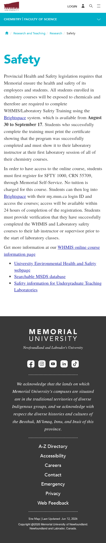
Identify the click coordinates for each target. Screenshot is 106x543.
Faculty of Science (40, 19)
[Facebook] (30, 364)
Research (56, 33)
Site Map (34, 518)
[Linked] (64, 364)
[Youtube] (53, 364)
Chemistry (12, 19)
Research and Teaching (29, 33)
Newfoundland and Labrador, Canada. (53, 528)
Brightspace (15, 117)
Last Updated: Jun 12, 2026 (59, 518)
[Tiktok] (75, 364)
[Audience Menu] (83, 6)
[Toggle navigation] (98, 6)
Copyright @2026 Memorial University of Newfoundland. (53, 524)
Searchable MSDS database (40, 276)
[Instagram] (42, 364)
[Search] (91, 6)
